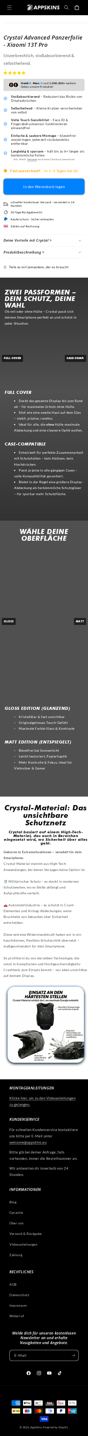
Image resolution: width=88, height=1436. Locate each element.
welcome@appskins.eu (27, 1142)
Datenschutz (19, 1295)
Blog (12, 1202)
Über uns (16, 1223)
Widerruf (16, 1316)
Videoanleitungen (23, 1244)
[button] (15, 73)
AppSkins (36, 1427)
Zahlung (15, 1255)
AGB (13, 1284)
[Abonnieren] (73, 1355)
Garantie (16, 1213)
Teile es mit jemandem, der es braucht (39, 267)
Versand (32, 159)
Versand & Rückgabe (25, 1234)
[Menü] (9, 7)
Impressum (18, 1305)
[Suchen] (66, 7)
